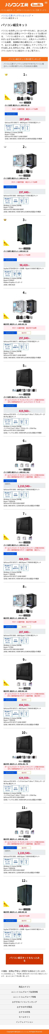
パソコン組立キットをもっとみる (24, 959)
